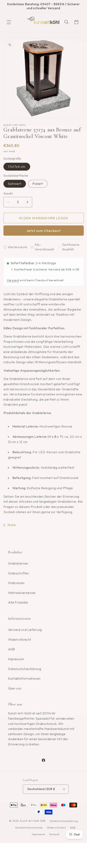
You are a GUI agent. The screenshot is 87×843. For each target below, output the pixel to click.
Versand (13, 280)
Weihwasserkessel (22, 593)
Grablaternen (18, 563)
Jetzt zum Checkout (43, 230)
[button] (9, 22)
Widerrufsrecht (19, 639)
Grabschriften (18, 573)
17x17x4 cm (16, 167)
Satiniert (14, 184)
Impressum (16, 659)
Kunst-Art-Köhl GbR (33, 821)
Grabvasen (16, 583)
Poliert (38, 184)
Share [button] (11, 525)
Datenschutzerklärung (24, 669)
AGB (11, 649)
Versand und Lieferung (25, 630)
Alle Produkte (18, 602)
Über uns (14, 688)
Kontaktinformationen (24, 678)
